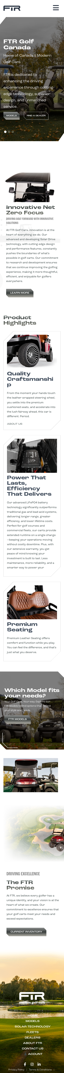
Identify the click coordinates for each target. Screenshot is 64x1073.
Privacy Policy (16, 1070)
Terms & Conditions (40, 1070)
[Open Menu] (56, 8)
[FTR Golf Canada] (11, 8)
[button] (5, 132)
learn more (19, 293)
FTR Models (17, 719)
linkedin (39, 1064)
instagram (32, 1064)
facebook (25, 1064)
